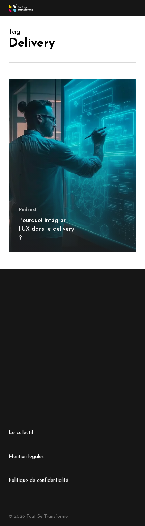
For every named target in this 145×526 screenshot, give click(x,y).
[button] (132, 8)
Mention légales (26, 456)
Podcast (28, 209)
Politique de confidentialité (38, 480)
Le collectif (21, 432)
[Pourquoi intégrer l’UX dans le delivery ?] (72, 165)
